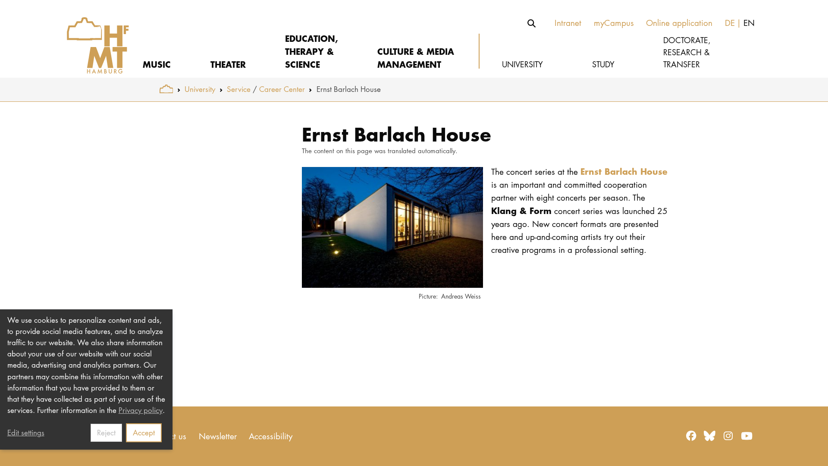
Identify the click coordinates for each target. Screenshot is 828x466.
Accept (144, 433)
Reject (106, 433)
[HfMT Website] (166, 89)
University (200, 89)
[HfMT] (91, 39)
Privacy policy (141, 410)
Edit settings (25, 433)
